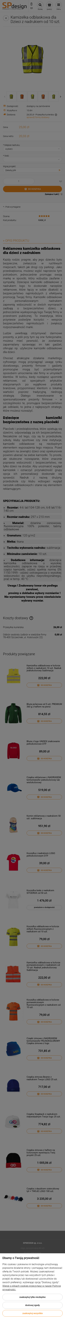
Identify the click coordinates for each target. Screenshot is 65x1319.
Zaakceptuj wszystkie (32, 1313)
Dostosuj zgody (32, 1305)
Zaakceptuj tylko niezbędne (32, 1297)
